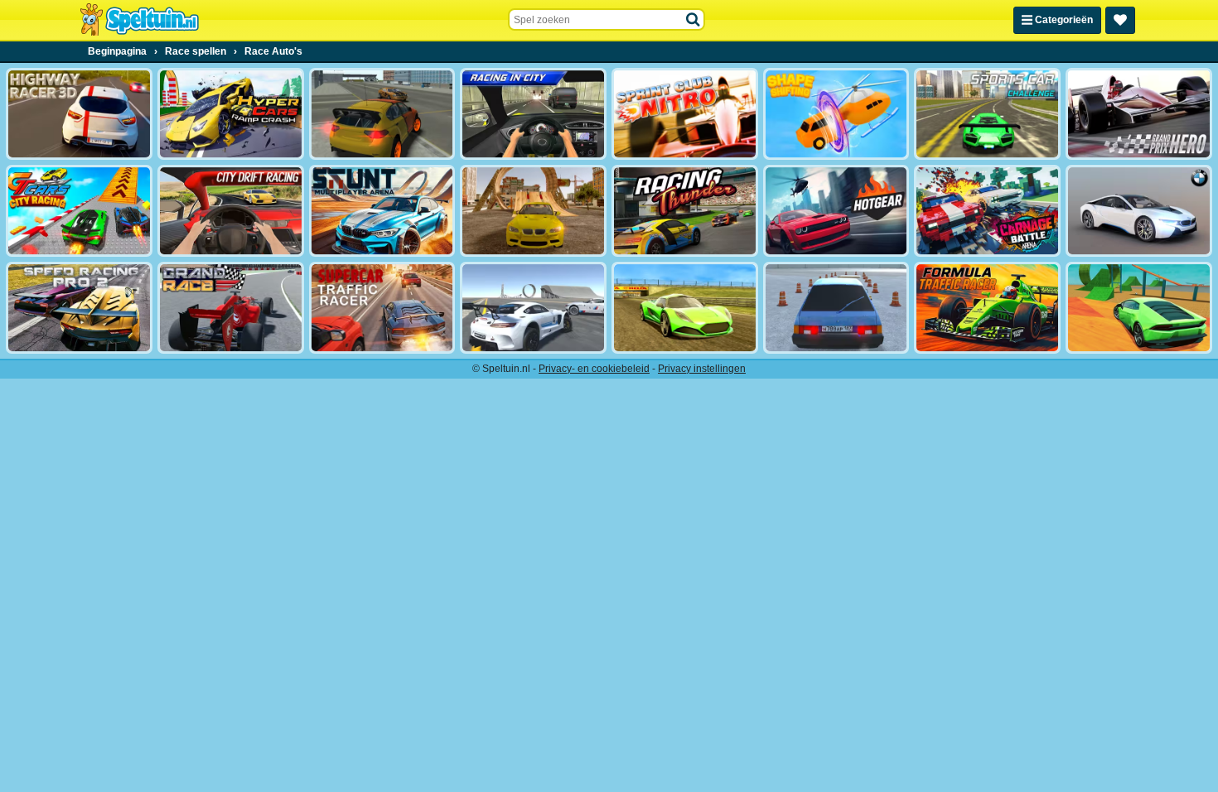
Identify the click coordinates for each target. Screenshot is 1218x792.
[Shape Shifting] (836, 114)
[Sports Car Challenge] (987, 114)
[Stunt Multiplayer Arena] (382, 211)
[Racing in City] (533, 114)
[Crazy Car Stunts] (533, 211)
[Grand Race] (230, 308)
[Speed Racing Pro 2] (79, 308)
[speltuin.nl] (139, 19)
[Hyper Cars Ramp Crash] (230, 114)
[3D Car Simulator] (382, 114)
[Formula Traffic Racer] (987, 308)
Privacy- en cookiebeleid (594, 368)
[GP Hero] (1139, 114)
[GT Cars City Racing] (79, 211)
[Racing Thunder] (684, 211)
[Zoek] (693, 20)
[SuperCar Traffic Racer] (382, 308)
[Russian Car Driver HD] (836, 308)
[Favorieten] (1120, 20)
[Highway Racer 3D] (79, 114)
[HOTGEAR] (836, 211)
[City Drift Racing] (230, 211)
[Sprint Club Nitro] (684, 114)
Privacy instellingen (702, 368)
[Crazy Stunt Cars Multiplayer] (533, 308)
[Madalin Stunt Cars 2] (1139, 308)
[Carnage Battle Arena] (987, 211)
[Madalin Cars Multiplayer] (684, 308)
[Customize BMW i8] (1139, 211)
